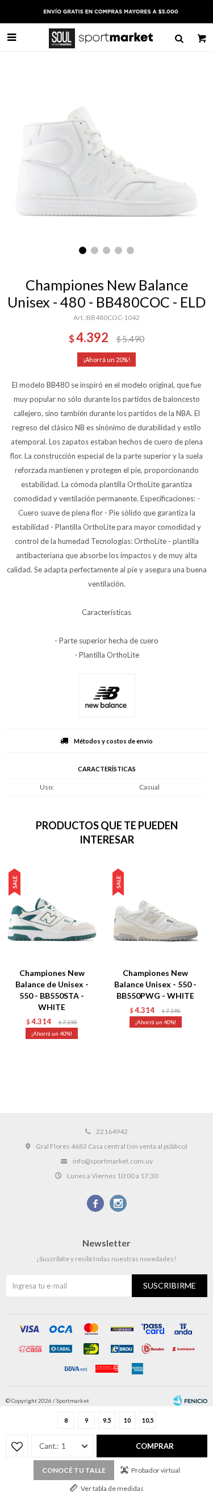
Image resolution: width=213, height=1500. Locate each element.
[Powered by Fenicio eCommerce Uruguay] (190, 1400)
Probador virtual (155, 1470)
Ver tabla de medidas (112, 1488)
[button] (179, 37)
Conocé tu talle (74, 1470)
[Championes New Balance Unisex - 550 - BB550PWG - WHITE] (156, 913)
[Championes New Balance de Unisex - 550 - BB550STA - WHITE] (52, 913)
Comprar (155, 1446)
